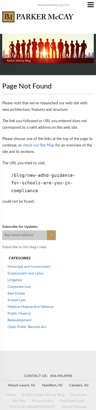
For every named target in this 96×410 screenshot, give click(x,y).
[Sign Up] (20, 361)
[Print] (75, 361)
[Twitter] (53, 361)
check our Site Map (38, 145)
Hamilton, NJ (52, 385)
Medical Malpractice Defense (31, 307)
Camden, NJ (78, 385)
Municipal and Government (29, 266)
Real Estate (16, 293)
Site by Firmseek (74, 407)
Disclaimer (79, 395)
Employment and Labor (26, 273)
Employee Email (72, 401)
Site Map (19, 401)
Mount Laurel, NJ (21, 385)
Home (11, 395)
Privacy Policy (43, 401)
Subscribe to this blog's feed (24, 247)
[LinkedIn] (42, 361)
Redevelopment (20, 320)
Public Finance (19, 313)
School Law (17, 300)
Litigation (15, 280)
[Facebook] (64, 361)
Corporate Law (19, 286)
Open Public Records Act (27, 327)
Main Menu (91, 4)
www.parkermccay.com (53, 5)
